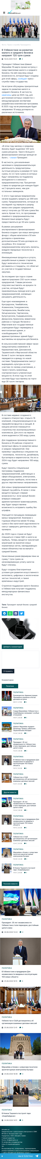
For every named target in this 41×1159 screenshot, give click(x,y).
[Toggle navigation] (4, 13)
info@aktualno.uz (12, 1140)
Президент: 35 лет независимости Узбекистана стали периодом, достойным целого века (24, 745)
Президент (11, 604)
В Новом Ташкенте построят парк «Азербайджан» (24, 869)
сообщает (22, 79)
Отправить (8, 671)
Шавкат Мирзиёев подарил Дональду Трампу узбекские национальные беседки (24, 728)
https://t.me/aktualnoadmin (11, 1144)
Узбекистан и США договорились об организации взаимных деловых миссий (25, 779)
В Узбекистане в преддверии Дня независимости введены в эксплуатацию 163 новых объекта (26, 762)
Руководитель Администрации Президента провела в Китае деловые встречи (25, 697)
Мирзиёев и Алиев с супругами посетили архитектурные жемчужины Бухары (25, 854)
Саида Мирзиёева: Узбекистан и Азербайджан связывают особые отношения (26, 713)
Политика (18, 692)
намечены (7, 95)
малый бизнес (23, 604)
